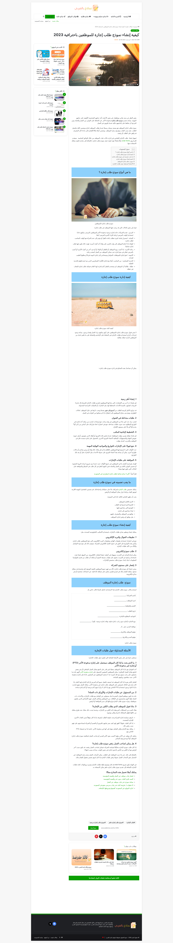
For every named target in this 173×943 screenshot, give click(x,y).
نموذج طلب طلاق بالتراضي (46, 111)
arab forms (126, 141)
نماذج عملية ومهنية (100, 16)
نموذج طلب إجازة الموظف (125, 161)
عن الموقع (47, 21)
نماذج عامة (60, 16)
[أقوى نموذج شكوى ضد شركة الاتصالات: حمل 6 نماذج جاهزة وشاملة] (126, 854)
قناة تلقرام (50, 16)
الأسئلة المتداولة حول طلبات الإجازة (123, 164)
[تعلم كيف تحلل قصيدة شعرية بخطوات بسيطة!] (104, 854)
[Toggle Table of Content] (132, 149)
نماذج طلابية (85, 16)
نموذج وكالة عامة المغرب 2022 (83, 867)
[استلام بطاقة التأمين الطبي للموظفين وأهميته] (57, 72)
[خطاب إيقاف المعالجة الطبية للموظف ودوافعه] (43, 72)
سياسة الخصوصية (39, 21)
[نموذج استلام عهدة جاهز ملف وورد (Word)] (59, 97)
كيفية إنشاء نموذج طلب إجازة (124, 159)
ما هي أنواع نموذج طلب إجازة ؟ (124, 152)
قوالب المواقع (72, 16)
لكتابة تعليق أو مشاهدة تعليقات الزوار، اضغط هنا (104, 878)
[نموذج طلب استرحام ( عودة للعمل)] (59, 105)
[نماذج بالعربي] (86, 8)
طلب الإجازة (122, 489)
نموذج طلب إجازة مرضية (97, 822)
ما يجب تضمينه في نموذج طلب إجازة (122, 157)
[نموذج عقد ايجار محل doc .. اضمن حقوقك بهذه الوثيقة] (57, 53)
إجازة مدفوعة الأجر (86, 672)
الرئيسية (126, 16)
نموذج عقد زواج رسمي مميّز (45, 119)
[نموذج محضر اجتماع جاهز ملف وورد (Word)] (59, 129)
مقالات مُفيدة (55, 21)
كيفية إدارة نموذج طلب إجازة (125, 154)
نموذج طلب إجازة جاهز (115, 822)
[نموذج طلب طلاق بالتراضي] (59, 113)
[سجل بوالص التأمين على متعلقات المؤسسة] (43, 53)
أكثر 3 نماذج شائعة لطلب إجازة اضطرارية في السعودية (112, 474)
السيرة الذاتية (115, 16)
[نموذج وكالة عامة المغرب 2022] (81, 857)
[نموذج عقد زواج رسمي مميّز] (59, 121)
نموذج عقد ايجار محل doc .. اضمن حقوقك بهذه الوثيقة (58, 61)
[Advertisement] (104, 101)
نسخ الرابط (93, 828)
